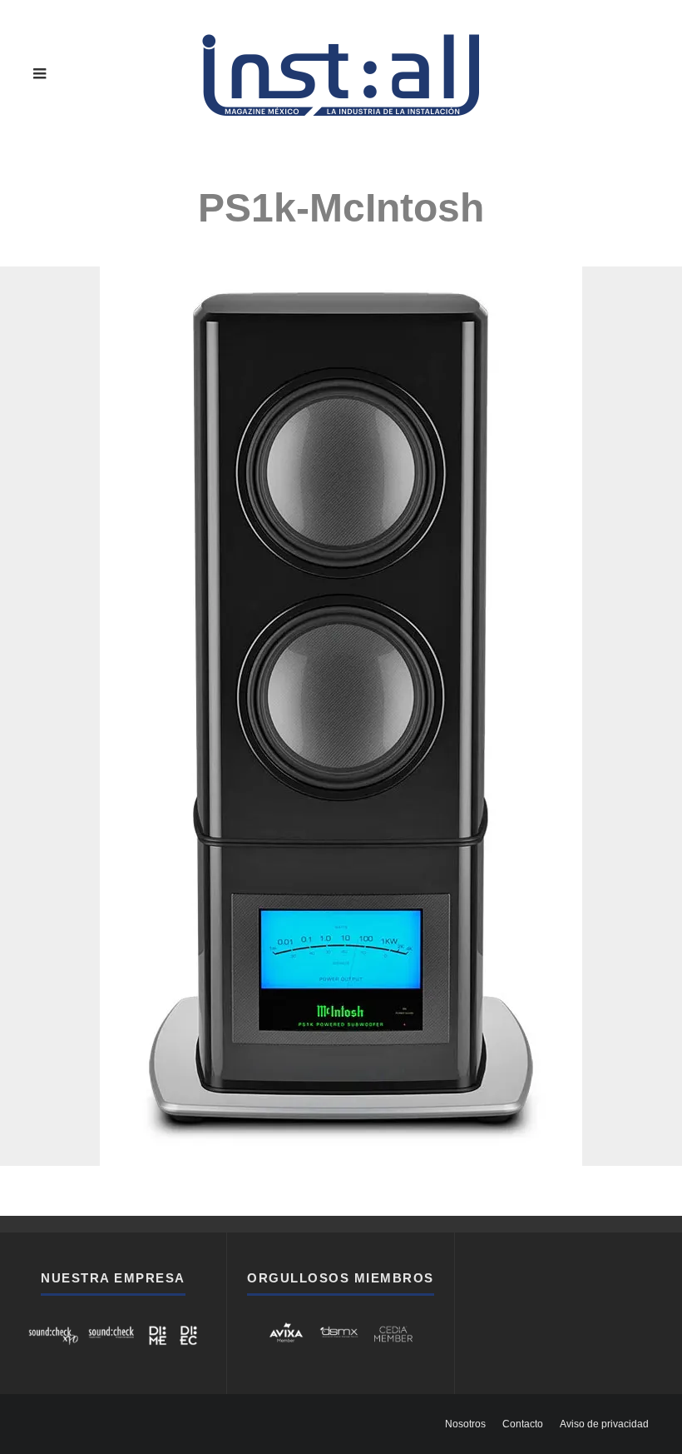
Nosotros (465, 1424)
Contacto (522, 1424)
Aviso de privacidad (604, 1424)
